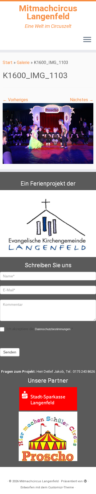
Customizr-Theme (61, 487)
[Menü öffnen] (87, 40)
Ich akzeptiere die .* (39, 329)
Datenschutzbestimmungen (52, 329)
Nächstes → (81, 99)
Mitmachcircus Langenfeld (48, 12)
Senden (9, 352)
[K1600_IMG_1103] (48, 133)
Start (8, 62)
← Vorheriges (15, 99)
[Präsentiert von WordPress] (85, 480)
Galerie (23, 62)
